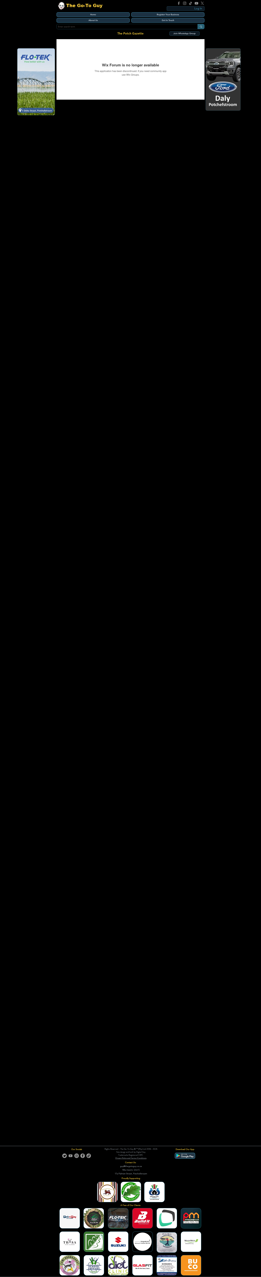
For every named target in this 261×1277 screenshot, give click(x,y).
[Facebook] (179, 3)
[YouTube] (196, 3)
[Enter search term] (201, 26)
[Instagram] (184, 3)
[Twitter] (64, 1155)
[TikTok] (190, 3)
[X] (202, 3)
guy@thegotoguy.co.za (131, 1166)
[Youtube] (70, 1155)
